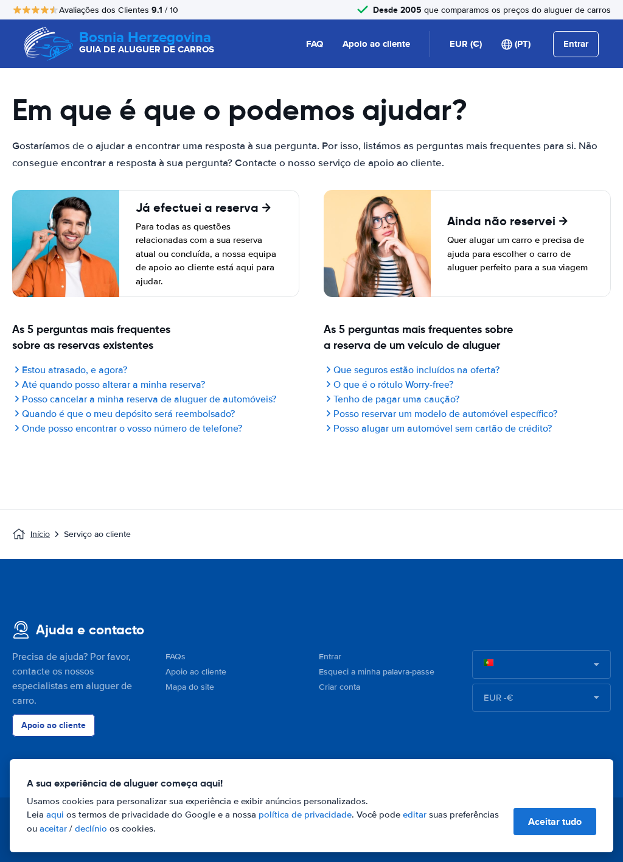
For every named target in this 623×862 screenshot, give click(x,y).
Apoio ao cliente (376, 44)
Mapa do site (189, 687)
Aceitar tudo (555, 822)
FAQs (175, 656)
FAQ (314, 44)
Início (40, 534)
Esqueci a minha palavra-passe (376, 672)
